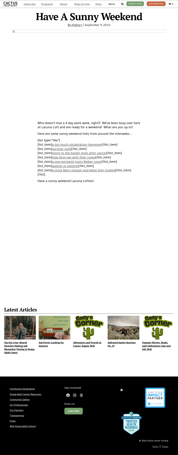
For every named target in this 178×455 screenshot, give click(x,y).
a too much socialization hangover (77, 144)
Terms (155, 446)
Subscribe (30, 4)
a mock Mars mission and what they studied (84, 170)
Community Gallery (20, 399)
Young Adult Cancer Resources (25, 394)
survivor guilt (61, 149)
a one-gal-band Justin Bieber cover (76, 161)
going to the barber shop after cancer (79, 153)
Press (13, 420)
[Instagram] (74, 395)
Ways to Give (82, 4)
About (63, 4)
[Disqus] (89, 238)
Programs (47, 4)
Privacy (165, 446)
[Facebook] (68, 395)
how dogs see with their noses (73, 157)
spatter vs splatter (65, 166)
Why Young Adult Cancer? (23, 426)
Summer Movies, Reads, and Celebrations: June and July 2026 (156, 346)
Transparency (17, 415)
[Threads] (81, 395)
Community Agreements (22, 388)
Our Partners (17, 410)
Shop (98, 4)
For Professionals (19, 405)
